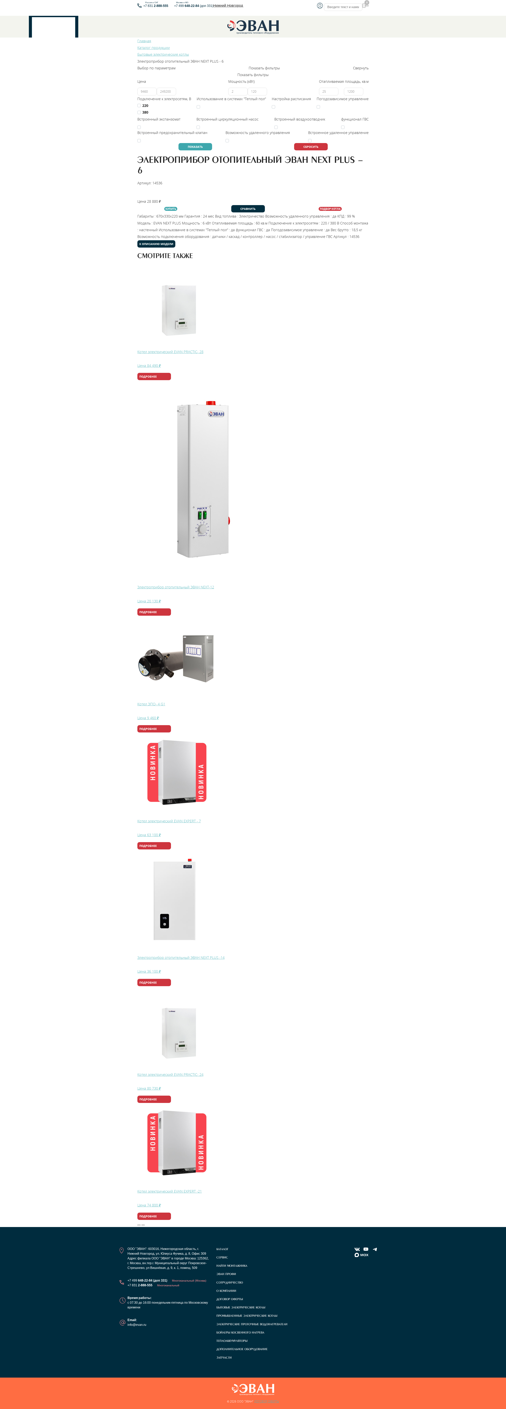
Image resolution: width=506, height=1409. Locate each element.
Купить (170, 209)
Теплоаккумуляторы (231, 1340)
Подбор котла (330, 209)
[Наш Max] (361, 1255)
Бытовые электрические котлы (240, 1307)
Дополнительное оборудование (242, 1349)
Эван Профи (226, 1274)
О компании (226, 1290)
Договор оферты (229, 1299)
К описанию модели (156, 244)
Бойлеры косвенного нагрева (240, 1332)
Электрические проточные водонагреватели (251, 1324)
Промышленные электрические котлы (246, 1315)
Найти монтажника (155, 194)
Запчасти (224, 1357)
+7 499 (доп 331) (193, 6)
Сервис (222, 1257)
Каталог (222, 1249)
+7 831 (155, 6)
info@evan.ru (136, 1324)
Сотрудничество (229, 1282)
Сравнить (248, 209)
